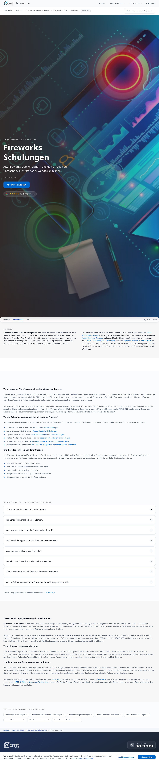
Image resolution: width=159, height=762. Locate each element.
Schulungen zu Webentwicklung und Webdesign (49, 441)
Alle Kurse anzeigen (16, 184)
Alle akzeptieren (147, 757)
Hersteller (85, 11)
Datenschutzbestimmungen (83, 758)
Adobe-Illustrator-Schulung (92, 338)
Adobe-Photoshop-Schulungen (45, 427)
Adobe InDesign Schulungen (79, 715)
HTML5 (18, 682)
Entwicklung (19, 10)
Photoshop (56, 679)
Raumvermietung (116, 3)
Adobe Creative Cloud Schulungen (20, 139)
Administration (8, 10)
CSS (23, 682)
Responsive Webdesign (38, 682)
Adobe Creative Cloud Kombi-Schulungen (47, 715)
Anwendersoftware (35, 10)
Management (57, 10)
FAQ (28, 320)
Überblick (6, 320)
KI (26, 10)
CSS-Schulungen (108, 341)
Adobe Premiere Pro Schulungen (66, 720)
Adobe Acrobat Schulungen (136, 715)
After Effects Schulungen (38, 720)
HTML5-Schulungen (93, 341)
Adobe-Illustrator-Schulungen (45, 431)
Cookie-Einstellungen (126, 757)
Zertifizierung (74, 10)
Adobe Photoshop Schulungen (108, 715)
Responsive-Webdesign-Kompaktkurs (136, 341)
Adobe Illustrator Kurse (13, 720)
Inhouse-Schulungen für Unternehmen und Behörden (54, 445)
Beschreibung (18, 320)
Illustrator (102, 679)
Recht (65, 10)
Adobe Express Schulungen (15, 715)
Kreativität (47, 10)
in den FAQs (50, 593)
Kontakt (102, 3)
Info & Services (134, 3)
